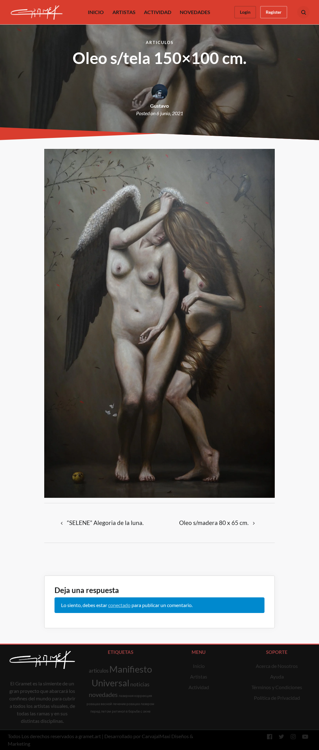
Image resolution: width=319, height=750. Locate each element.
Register (274, 12)
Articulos (160, 42)
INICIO (96, 12)
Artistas (198, 676)
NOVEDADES (195, 12)
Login (245, 12)
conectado (119, 605)
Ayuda (277, 676)
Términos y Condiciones (276, 687)
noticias (140, 684)
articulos (98, 670)
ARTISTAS (124, 12)
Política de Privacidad (277, 698)
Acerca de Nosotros (277, 666)
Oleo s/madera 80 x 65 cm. (214, 522)
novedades (103, 694)
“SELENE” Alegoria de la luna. (105, 522)
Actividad (198, 687)
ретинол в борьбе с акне (131, 711)
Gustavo (159, 106)
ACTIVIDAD (157, 12)
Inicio (199, 666)
